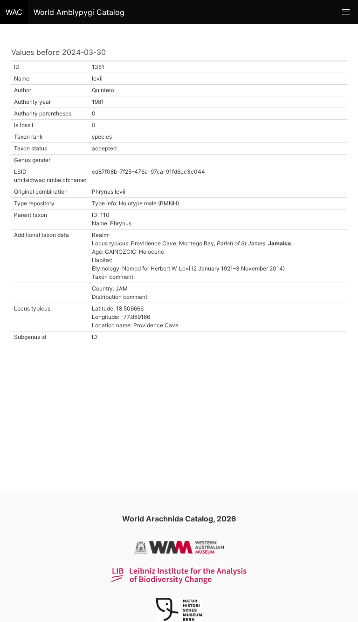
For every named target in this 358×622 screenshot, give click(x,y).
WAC (14, 12)
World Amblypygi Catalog (79, 12)
